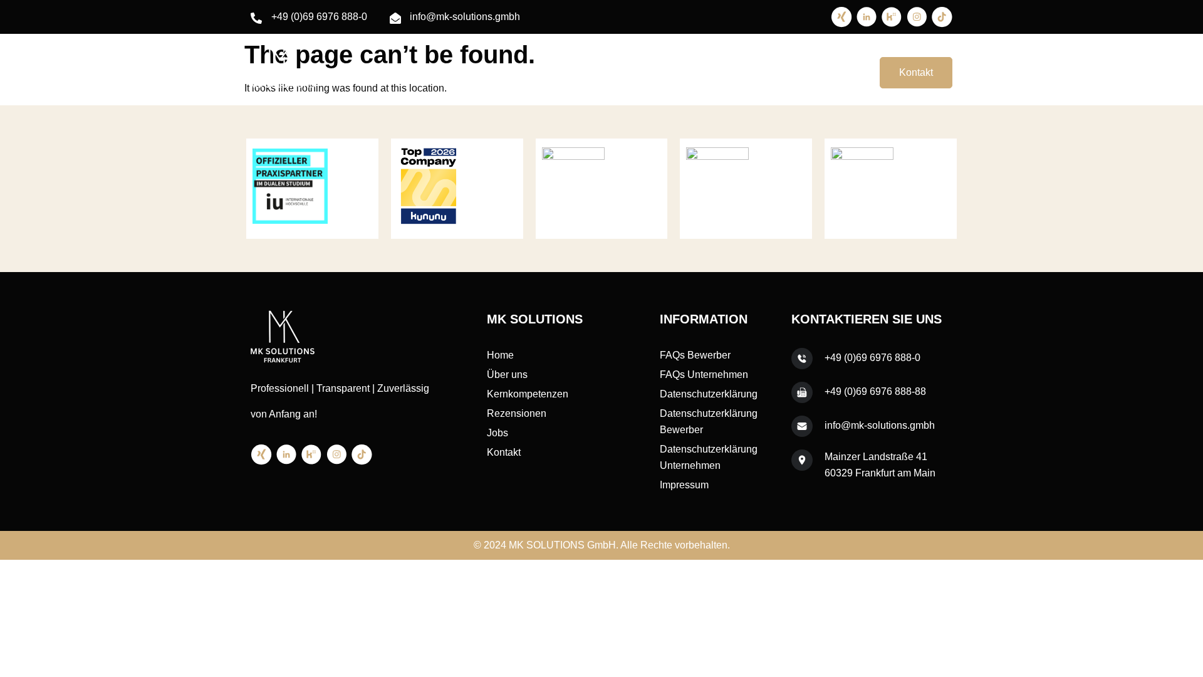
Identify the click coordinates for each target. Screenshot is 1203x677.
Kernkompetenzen (686, 72)
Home (553, 72)
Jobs (834, 72)
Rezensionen (775, 72)
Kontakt (916, 72)
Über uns (606, 72)
